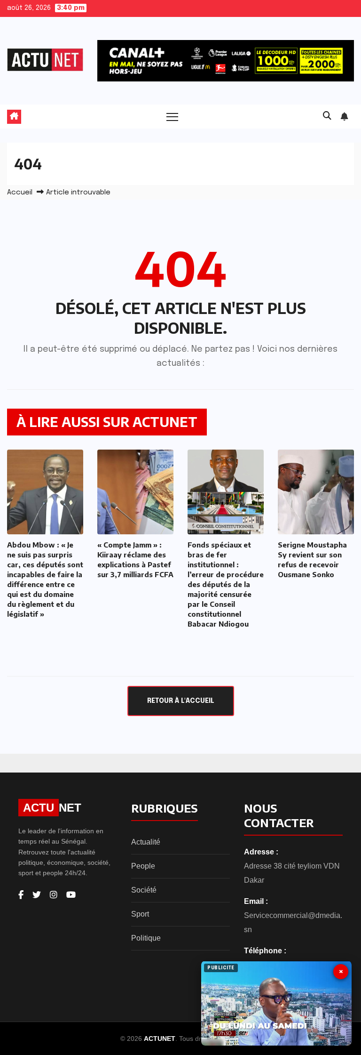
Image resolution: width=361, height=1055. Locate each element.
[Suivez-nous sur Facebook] (21, 895)
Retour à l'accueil (180, 701)
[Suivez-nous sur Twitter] (36, 895)
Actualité (145, 842)
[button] (327, 116)
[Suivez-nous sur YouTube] (71, 895)
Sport (140, 914)
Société (144, 890)
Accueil (19, 192)
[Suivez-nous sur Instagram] (53, 895)
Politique (146, 938)
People (143, 866)
